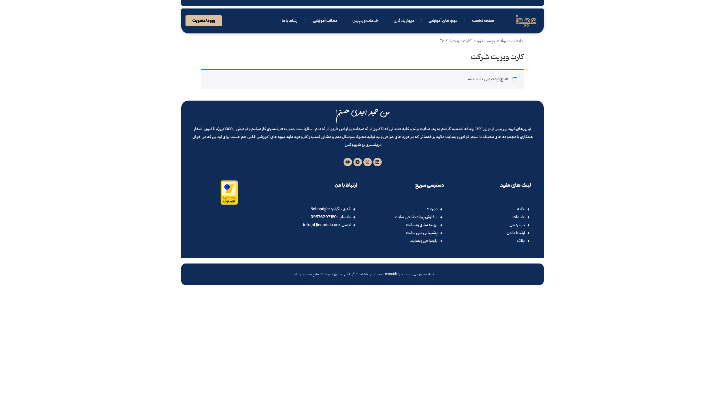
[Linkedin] (377, 162)
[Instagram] (367, 162)
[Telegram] (357, 162)
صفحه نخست (483, 21)
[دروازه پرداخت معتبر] (229, 203)
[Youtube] (348, 162)
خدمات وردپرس (365, 21)
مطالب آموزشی (325, 21)
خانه (520, 41)
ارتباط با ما (290, 21)
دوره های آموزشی (443, 21)
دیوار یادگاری (403, 21)
